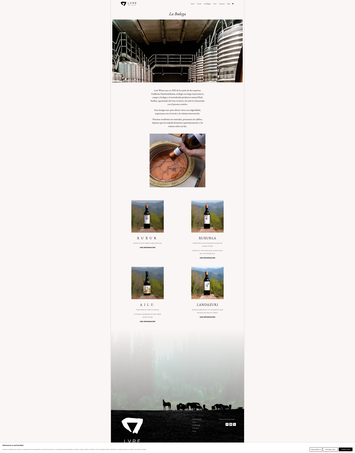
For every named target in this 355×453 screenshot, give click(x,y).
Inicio (192, 4)
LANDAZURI (207, 304)
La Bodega (207, 4)
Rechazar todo (330, 449)
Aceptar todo (345, 449)
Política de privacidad (226, 419)
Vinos (215, 4)
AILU (147, 304)
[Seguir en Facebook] (227, 424)
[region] (177, 448)
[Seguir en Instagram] (230, 424)
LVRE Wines (196, 419)
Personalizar (315, 449)
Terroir (199, 4)
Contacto (222, 4)
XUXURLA (207, 238)
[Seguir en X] (234, 424)
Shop (228, 4)
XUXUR (147, 238)
